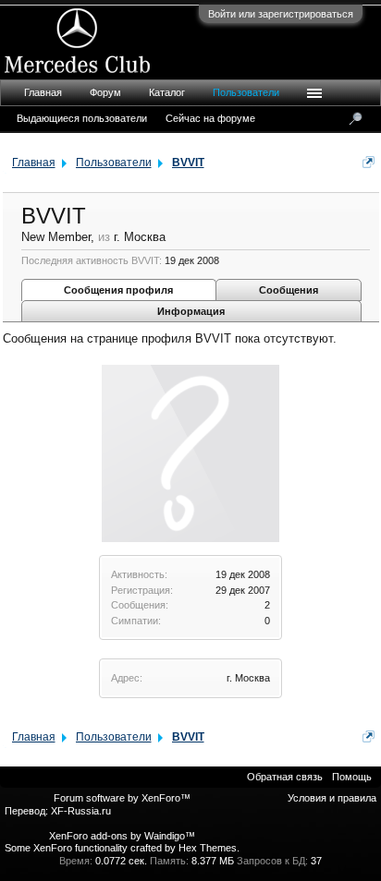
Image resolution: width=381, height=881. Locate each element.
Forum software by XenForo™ (122, 797)
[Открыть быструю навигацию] (369, 162)
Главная (43, 92)
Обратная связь (285, 776)
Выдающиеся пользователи (82, 118)
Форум (105, 92)
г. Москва (248, 677)
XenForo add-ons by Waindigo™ (122, 835)
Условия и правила (332, 797)
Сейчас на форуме (210, 118)
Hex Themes (207, 847)
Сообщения (288, 290)
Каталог (167, 92)
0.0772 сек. (121, 860)
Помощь (352, 776)
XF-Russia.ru (81, 810)
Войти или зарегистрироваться (280, 13)
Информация (191, 311)
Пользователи (246, 92)
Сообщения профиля (118, 290)
